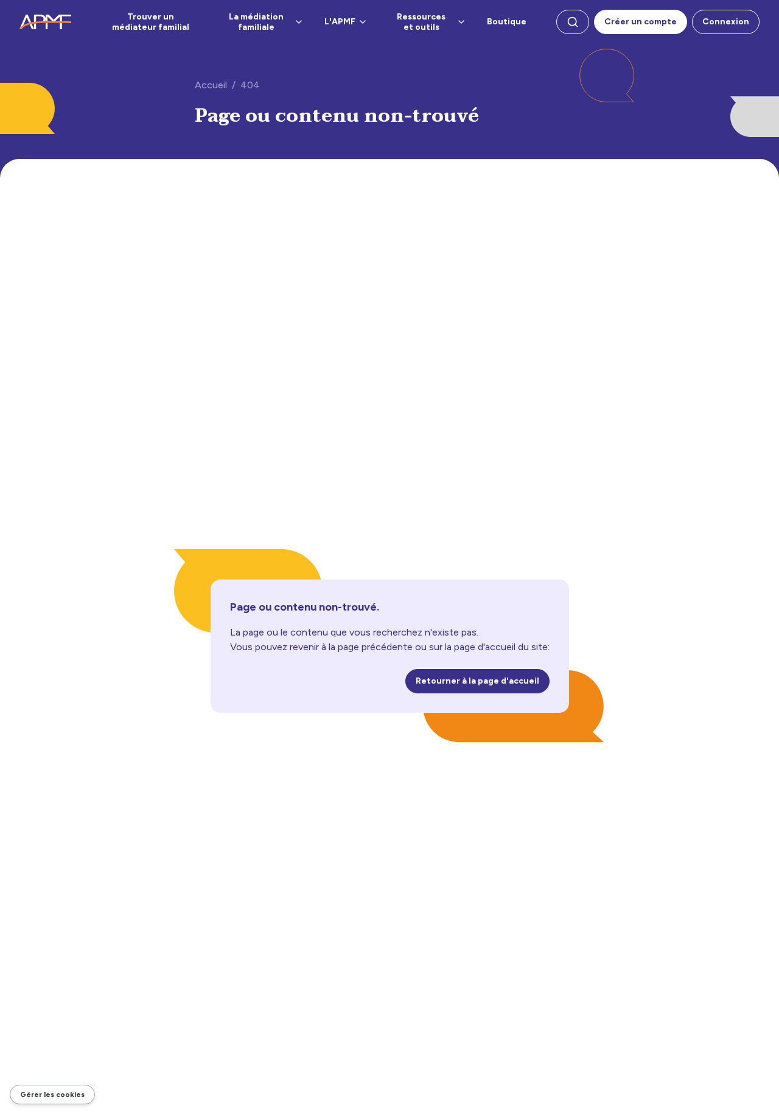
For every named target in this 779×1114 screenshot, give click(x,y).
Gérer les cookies (52, 1094)
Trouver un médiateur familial (150, 22)
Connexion (725, 21)
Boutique (506, 21)
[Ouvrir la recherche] (572, 22)
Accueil (211, 85)
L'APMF (339, 21)
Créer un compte (640, 21)
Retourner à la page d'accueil (477, 681)
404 (250, 85)
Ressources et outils (421, 22)
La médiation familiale (256, 22)
